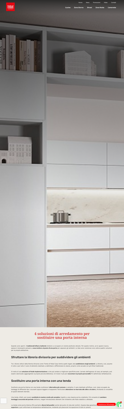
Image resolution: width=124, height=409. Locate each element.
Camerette (112, 8)
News (87, 2)
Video (105, 2)
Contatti (113, 2)
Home (80, 2)
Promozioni (96, 2)
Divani (89, 8)
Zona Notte (100, 8)
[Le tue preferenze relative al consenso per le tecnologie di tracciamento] (121, 406)
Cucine (67, 8)
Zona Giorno (79, 8)
